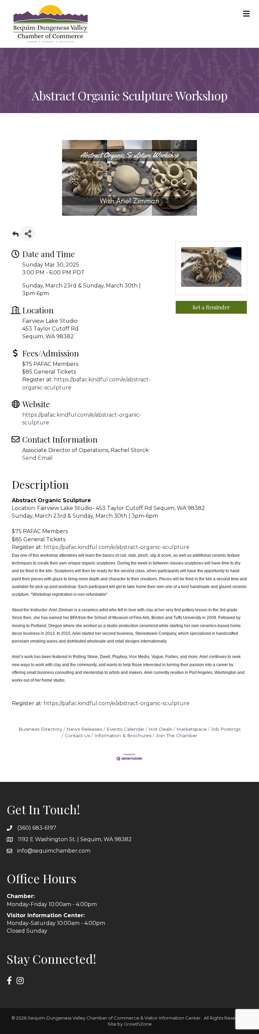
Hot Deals (160, 729)
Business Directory (40, 729)
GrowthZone (138, 1024)
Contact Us (77, 735)
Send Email (37, 458)
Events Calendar (125, 729)
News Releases (84, 729)
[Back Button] (15, 235)
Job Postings (225, 729)
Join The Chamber (176, 735)
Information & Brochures (122, 735)
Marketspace (191, 729)
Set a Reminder (211, 307)
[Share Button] (27, 233)
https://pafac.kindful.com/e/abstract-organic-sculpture (117, 547)
